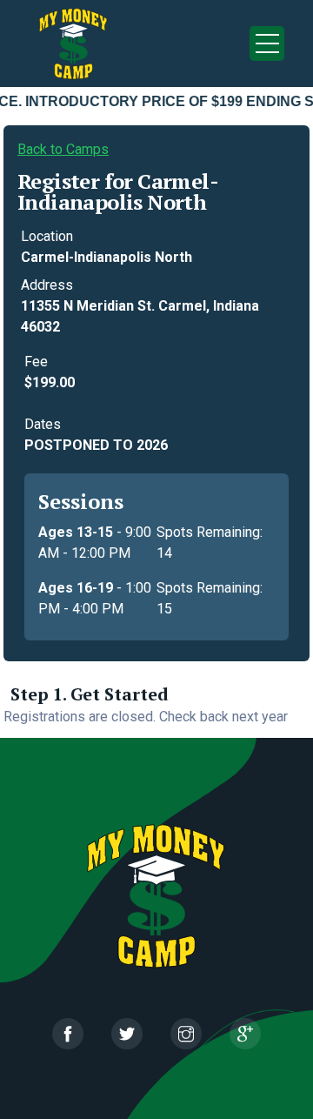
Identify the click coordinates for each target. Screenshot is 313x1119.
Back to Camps (63, 149)
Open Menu (267, 43)
